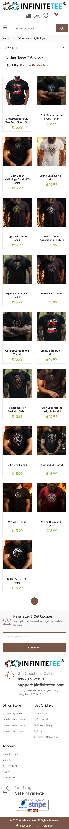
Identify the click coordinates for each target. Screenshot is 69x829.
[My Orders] (28, 16)
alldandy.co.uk (13, 713)
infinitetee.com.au (15, 725)
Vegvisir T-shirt (17, 522)
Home (6, 38)
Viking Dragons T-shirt (51, 524)
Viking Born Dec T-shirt (52, 352)
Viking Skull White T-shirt (51, 177)
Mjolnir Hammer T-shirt (17, 295)
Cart (6, 771)
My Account (11, 754)
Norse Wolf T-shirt (51, 293)
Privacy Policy (44, 725)
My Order (9, 760)
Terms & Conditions (47, 736)
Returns (40, 731)
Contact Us (42, 719)
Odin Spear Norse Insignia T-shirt (51, 409)
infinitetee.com (14, 731)
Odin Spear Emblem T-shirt (17, 352)
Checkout (10, 777)
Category (11, 47)
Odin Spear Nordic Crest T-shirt (52, 117)
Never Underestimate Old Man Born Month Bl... (17, 119)
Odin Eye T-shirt (17, 464)
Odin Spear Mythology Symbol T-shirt (17, 179)
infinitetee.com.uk (15, 719)
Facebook (25, 825)
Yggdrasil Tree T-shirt (17, 238)
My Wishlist (10, 765)
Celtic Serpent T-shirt (17, 581)
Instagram (47, 825)
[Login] (37, 16)
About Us (41, 713)
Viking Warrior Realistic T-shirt (17, 409)
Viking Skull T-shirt (51, 464)
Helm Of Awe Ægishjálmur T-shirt (52, 238)
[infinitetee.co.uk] (34, 6)
